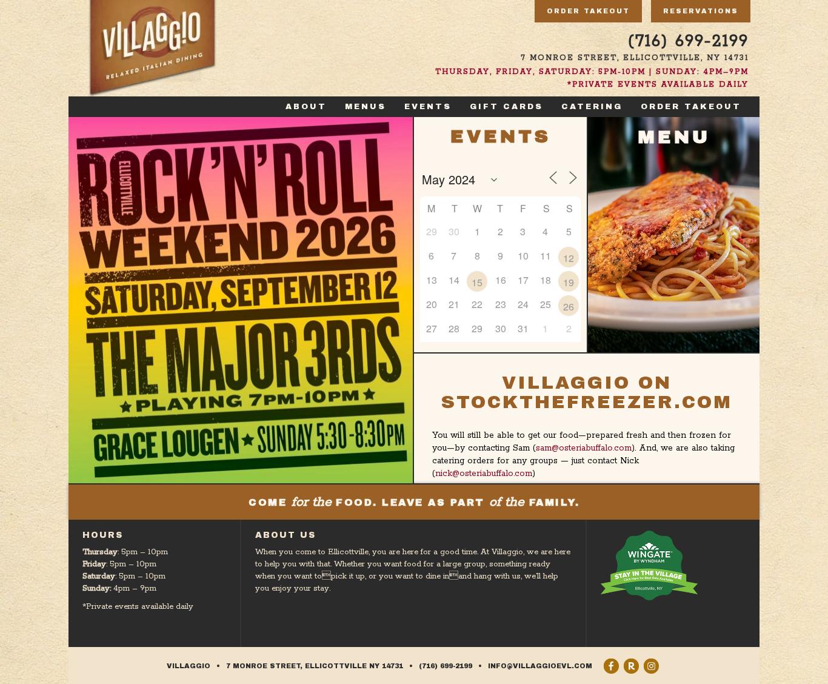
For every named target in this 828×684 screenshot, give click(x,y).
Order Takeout (588, 11)
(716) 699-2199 (688, 41)
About (306, 106)
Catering (592, 106)
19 (568, 282)
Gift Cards (506, 106)
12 (568, 258)
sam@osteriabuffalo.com (584, 448)
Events (428, 106)
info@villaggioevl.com (540, 665)
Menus (365, 106)
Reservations (700, 11)
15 (477, 282)
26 (568, 307)
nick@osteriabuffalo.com (483, 473)
